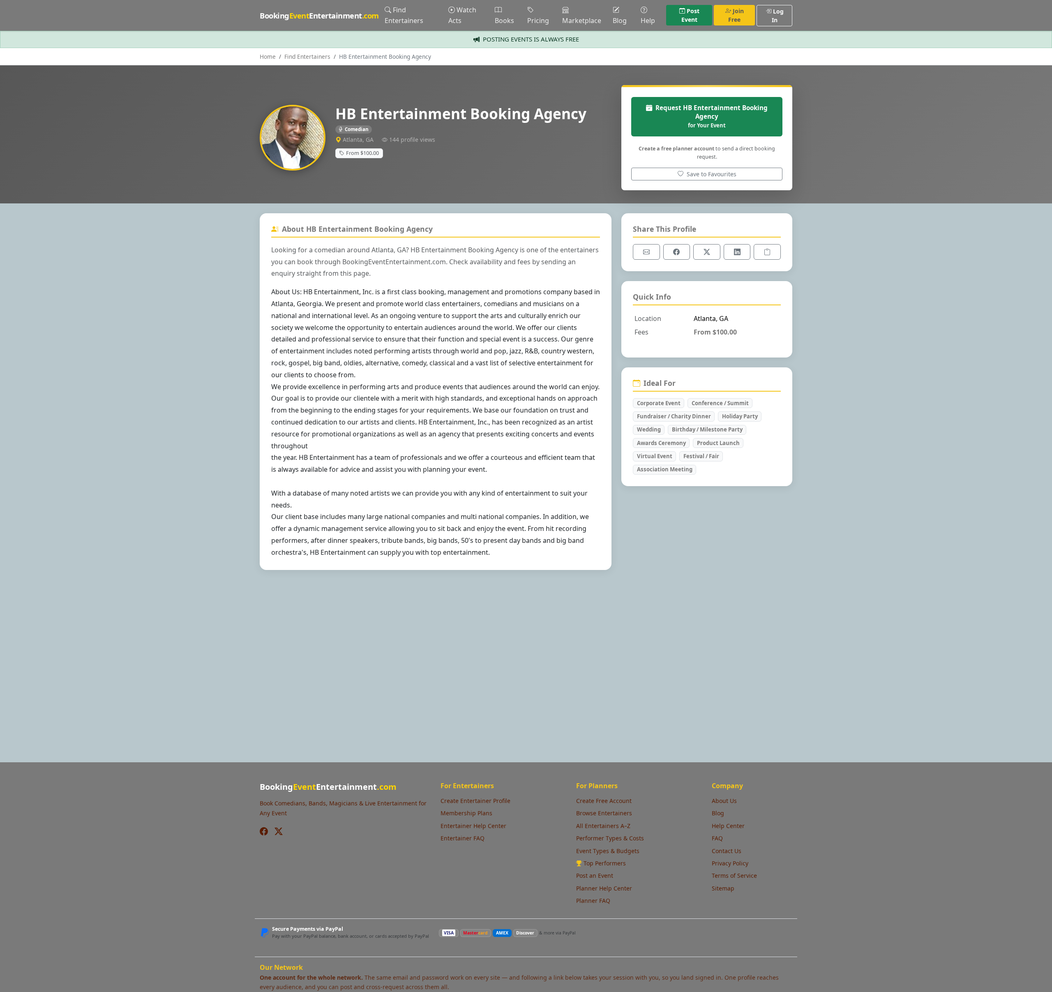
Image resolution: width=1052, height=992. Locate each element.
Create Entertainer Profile (475, 801)
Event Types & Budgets (607, 851)
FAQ (717, 838)
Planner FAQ (593, 900)
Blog (620, 20)
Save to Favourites (710, 174)
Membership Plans (466, 813)
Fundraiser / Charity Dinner (674, 416)
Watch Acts (462, 15)
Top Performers (605, 863)
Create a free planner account (676, 148)
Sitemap (723, 888)
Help (648, 20)
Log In (778, 15)
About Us (724, 801)
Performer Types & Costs (610, 838)
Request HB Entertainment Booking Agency (711, 116)
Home (268, 56)
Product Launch (718, 443)
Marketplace (581, 20)
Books (504, 20)
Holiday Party (740, 416)
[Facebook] (264, 831)
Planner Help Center (604, 888)
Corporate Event (659, 403)
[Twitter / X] (279, 831)
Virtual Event (654, 456)
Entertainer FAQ (462, 838)
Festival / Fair (701, 456)
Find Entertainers (404, 15)
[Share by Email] (646, 252)
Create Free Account (604, 801)
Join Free (736, 15)
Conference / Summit (720, 403)
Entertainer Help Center (473, 826)
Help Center (728, 826)
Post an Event (594, 875)
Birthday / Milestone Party (707, 429)
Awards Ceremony (661, 443)
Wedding (649, 429)
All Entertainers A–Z (603, 826)
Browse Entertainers (604, 813)
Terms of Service (734, 875)
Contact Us (726, 851)
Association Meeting (664, 469)
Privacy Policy (730, 863)
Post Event (690, 15)
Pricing (538, 20)
